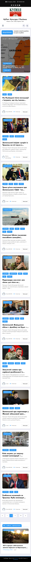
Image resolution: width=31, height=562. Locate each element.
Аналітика (5, 136)
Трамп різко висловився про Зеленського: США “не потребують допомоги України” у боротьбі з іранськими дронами (14, 188)
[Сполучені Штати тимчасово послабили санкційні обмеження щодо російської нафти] (15, 216)
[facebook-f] (11, 5)
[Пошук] (23, 25)
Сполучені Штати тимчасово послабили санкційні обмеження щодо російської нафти (14, 236)
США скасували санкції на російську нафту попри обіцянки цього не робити (16, 32)
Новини (5, 183)
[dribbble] (15, 5)
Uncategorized (8, 63)
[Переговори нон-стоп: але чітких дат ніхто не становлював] (15, 262)
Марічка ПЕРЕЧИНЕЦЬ (8, 157)
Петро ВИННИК (9, 111)
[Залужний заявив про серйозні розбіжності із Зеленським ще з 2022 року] (15, 352)
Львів (4, 94)
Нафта (17, 228)
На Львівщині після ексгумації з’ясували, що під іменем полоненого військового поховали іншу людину (15, 99)
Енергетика (13, 450)
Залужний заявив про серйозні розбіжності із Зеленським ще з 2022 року (15, 370)
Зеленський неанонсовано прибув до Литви (15, 66)
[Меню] (3, 25)
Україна (21, 183)
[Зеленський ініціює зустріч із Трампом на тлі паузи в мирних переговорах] (15, 125)
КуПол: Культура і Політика (15, 19)
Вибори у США (13, 273)
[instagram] (17, 5)
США (16, 183)
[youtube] (19, 5)
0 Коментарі (17, 111)
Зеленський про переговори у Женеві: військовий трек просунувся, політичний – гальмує (15, 412)
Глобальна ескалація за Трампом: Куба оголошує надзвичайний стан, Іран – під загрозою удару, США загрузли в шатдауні (14, 496)
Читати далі (7, 70)
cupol (6, 39)
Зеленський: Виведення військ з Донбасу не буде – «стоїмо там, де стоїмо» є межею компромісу (14, 326)
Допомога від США (19, 136)
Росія (4, 139)
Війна (10, 94)
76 (20, 515)
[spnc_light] (27, 25)
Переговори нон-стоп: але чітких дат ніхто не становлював (13, 281)
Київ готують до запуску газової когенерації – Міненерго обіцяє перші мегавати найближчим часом (14, 454)
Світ (11, 491)
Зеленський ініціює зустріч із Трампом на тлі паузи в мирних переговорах (15, 143)
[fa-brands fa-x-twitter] (13, 5)
